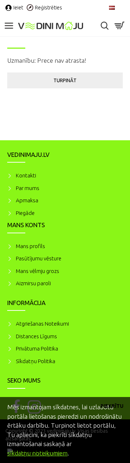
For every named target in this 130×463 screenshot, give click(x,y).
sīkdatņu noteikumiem (37, 453)
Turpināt (65, 80)
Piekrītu (112, 406)
